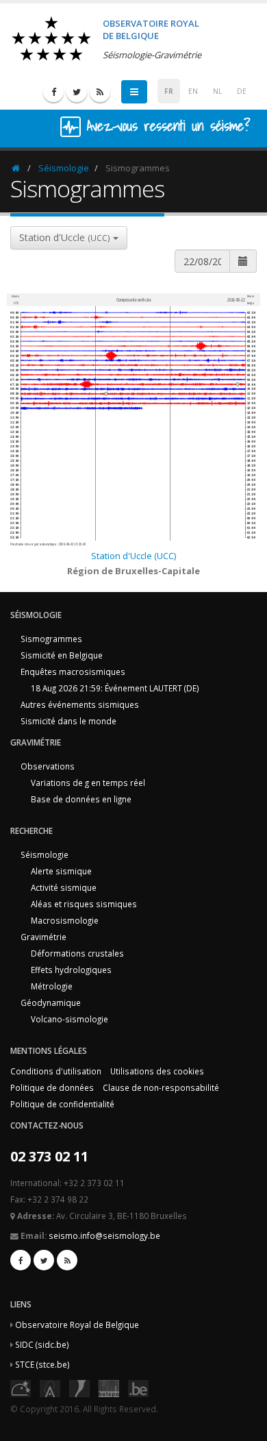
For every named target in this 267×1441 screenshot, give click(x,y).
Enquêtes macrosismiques (73, 671)
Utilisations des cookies (157, 1071)
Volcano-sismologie (69, 1018)
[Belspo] (109, 1387)
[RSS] (100, 92)
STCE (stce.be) (42, 1364)
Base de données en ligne (81, 798)
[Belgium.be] (138, 1387)
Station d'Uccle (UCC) (133, 556)
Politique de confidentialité (62, 1103)
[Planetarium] (20, 1387)
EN (193, 91)
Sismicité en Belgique (62, 655)
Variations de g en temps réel (88, 782)
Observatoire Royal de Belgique (77, 1324)
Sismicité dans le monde (68, 720)
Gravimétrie (43, 936)
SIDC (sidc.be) (42, 1344)
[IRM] (79, 1387)
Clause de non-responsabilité (161, 1087)
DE (241, 91)
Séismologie (63, 168)
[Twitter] (76, 92)
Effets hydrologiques (71, 969)
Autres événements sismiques (80, 704)
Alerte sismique (61, 870)
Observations (48, 766)
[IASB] (50, 1387)
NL (217, 91)
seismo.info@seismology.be (104, 1235)
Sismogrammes (51, 638)
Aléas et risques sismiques (84, 903)
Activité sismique (64, 887)
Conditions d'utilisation (55, 1071)
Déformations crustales (77, 953)
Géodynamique (51, 1002)
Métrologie (52, 986)
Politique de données (52, 1087)
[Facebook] (53, 92)
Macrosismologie (65, 920)
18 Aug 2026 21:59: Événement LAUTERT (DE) (115, 687)
